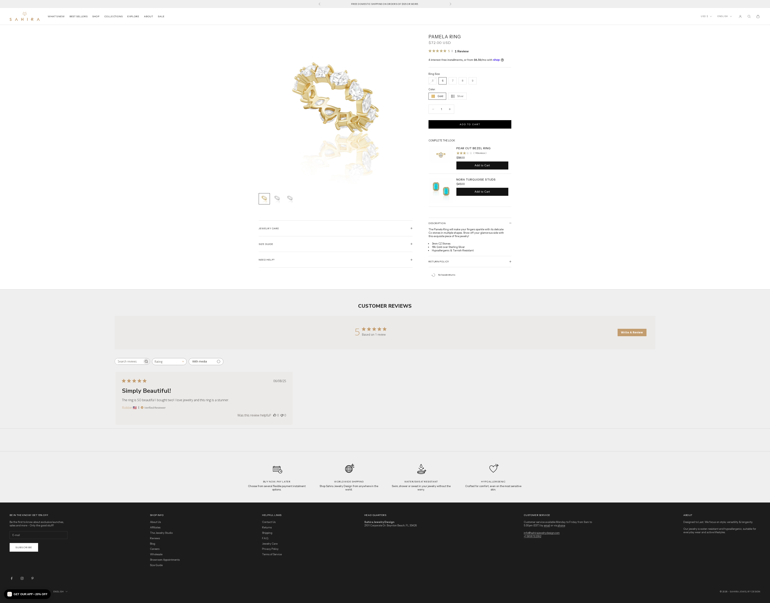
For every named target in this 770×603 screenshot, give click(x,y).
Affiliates (155, 527)
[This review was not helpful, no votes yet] (282, 415)
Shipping (267, 532)
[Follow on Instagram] (22, 578)
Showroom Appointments (165, 559)
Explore (133, 16)
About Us (155, 522)
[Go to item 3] (290, 198)
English (722, 16)
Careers (154, 548)
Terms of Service (272, 554)
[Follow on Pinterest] (32, 578)
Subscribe (23, 547)
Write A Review (632, 332)
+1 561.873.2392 (532, 536)
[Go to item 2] (277, 198)
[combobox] (169, 361)
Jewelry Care (270, 543)
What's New (56, 16)
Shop (95, 16)
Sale (161, 16)
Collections (113, 16)
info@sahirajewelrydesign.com (542, 532)
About (148, 16)
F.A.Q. (265, 538)
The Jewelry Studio (161, 532)
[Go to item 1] (264, 198)
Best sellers (78, 16)
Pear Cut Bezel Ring (473, 148)
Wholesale (156, 554)
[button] (27, 594)
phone (561, 525)
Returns (267, 527)
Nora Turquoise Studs (476, 179)
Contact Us (269, 522)
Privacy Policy (270, 548)
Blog (152, 543)
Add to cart (470, 124)
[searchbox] (129, 361)
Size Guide (156, 565)
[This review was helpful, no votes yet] (274, 415)
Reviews (155, 538)
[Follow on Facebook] (12, 578)
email (547, 525)
